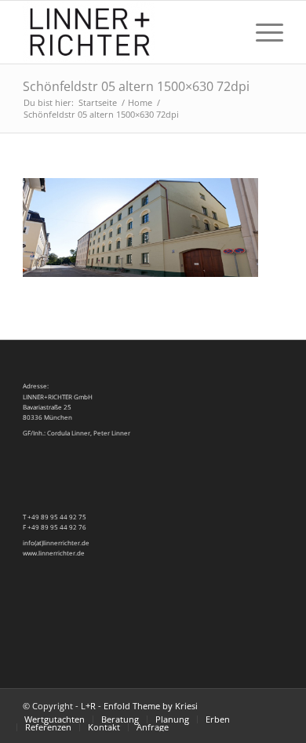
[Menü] (261, 32)
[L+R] (127, 32)
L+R (88, 706)
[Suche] (224, 32)
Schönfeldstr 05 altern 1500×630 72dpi (136, 86)
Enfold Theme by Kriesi (151, 706)
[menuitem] (224, 32)
